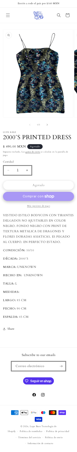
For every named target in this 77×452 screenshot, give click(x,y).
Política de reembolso (31, 431)
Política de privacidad (57, 431)
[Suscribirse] (61, 366)
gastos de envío (32, 151)
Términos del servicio (29, 437)
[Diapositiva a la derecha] (47, 124)
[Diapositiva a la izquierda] (29, 124)
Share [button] (11, 329)
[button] (8, 15)
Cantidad (8, 162)
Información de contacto (40, 443)
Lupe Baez (35, 426)
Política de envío (54, 437)
